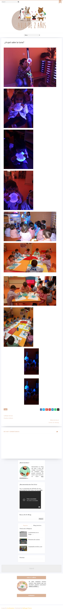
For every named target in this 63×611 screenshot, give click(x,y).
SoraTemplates (10, 608)
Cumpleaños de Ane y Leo (35, 546)
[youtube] (60, 2)
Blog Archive (37, 525)
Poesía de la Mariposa (26, 528)
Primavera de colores (34, 539)
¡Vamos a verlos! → (34, 586)
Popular (25, 525)
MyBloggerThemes (27, 608)
